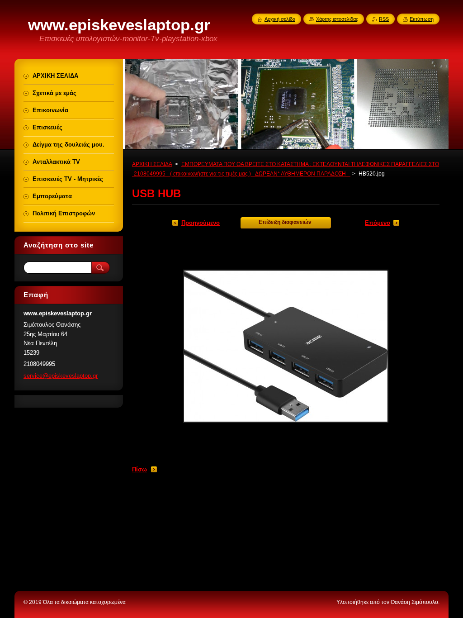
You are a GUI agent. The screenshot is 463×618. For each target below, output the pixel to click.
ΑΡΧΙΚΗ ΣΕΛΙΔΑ (152, 164)
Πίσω (139, 469)
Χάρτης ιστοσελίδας (337, 19)
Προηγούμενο (200, 222)
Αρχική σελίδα (280, 19)
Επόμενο (377, 222)
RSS (384, 19)
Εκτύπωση (422, 19)
